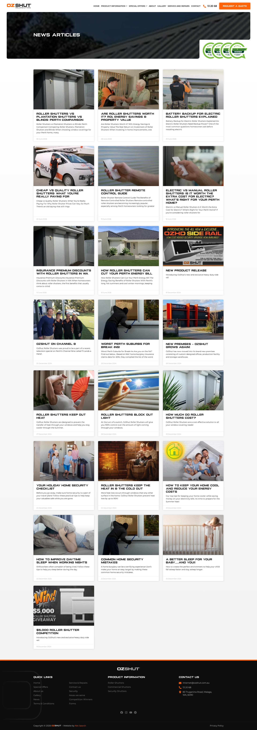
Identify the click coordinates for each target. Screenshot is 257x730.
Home (96, 6)
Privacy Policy (217, 725)
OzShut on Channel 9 (56, 344)
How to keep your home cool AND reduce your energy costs (192, 488)
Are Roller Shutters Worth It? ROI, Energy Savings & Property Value (127, 116)
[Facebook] (121, 712)
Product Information (113, 6)
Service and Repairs (179, 6)
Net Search (80, 725)
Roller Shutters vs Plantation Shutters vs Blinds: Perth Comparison (59, 116)
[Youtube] (130, 712)
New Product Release (186, 270)
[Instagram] (126, 712)
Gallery (161, 6)
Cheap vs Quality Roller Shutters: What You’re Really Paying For (59, 193)
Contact (195, 6)
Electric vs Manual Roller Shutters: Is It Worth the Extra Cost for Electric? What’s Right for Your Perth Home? (192, 196)
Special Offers (137, 6)
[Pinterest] (135, 712)
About (152, 6)
